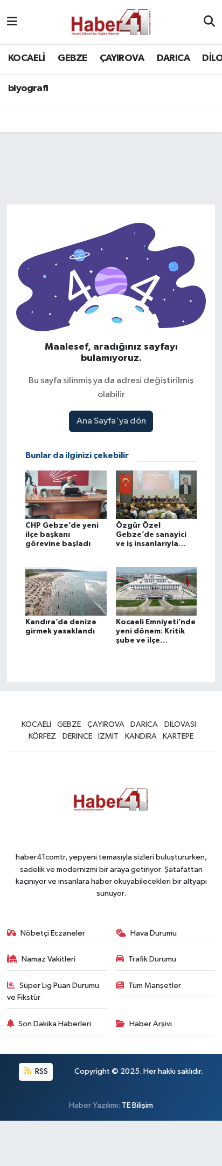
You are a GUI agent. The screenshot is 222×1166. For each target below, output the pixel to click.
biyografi (28, 88)
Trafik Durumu (152, 959)
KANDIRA (141, 736)
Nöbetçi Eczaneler (52, 933)
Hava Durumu (153, 933)
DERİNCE (77, 736)
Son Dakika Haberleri (54, 1024)
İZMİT (108, 736)
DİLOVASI (180, 724)
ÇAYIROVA (122, 58)
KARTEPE (178, 736)
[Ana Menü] (12, 21)
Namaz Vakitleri (48, 959)
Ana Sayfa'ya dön (111, 421)
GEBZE (72, 58)
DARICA (173, 58)
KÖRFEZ (42, 736)
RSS (40, 1071)
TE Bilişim (137, 1105)
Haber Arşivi (150, 1024)
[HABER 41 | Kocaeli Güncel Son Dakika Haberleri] (110, 22)
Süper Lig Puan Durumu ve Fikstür (53, 991)
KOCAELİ (26, 58)
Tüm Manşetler (154, 985)
